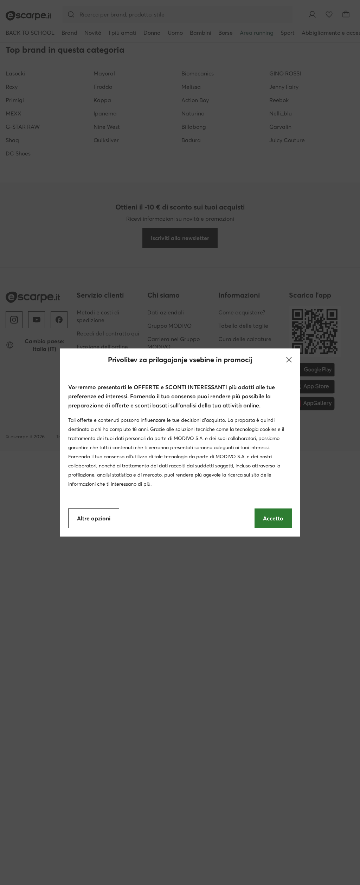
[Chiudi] (289, 359)
